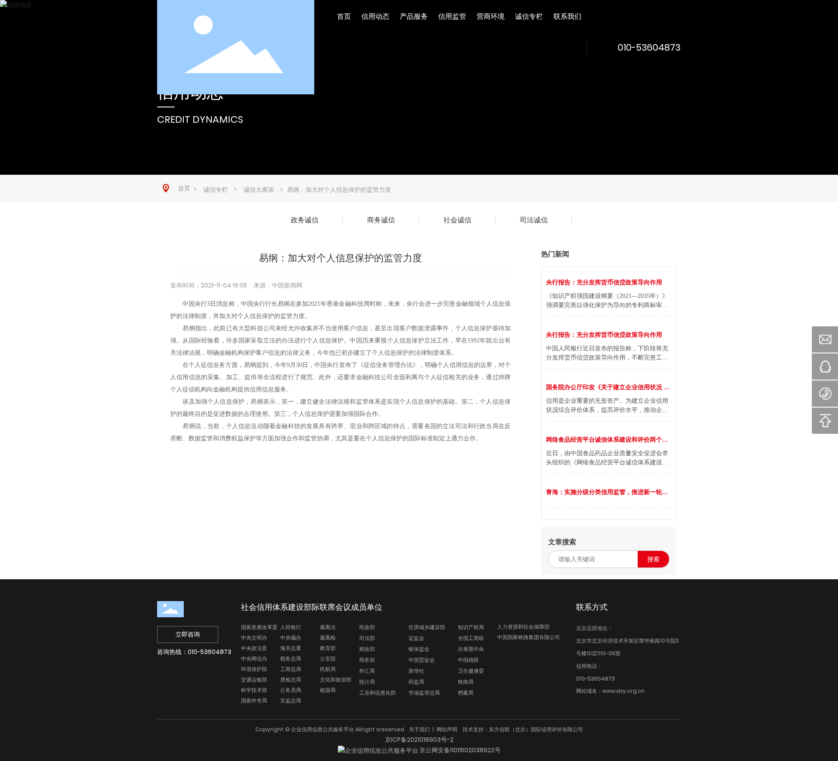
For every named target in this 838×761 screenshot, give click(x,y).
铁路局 (466, 681)
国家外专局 (254, 700)
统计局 (367, 681)
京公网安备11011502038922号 (459, 750)
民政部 (367, 627)
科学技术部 (254, 690)
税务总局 (290, 658)
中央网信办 (254, 658)
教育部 (328, 648)
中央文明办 (254, 637)
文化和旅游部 (335, 679)
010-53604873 (649, 47)
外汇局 (367, 671)
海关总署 (290, 648)
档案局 (466, 692)
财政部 (367, 649)
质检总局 (290, 679)
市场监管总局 (424, 692)
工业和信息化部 (377, 692)
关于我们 (419, 729)
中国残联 (468, 660)
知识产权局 (471, 627)
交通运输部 (254, 679)
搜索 (653, 559)
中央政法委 (254, 648)
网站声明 (447, 729)
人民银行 (290, 627)
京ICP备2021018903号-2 (419, 739)
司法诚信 (534, 220)
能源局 (328, 690)
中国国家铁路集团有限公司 (528, 637)
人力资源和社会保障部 (523, 626)
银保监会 (419, 649)
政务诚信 (305, 220)
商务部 (367, 660)
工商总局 (290, 669)
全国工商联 (471, 638)
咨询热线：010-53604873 (194, 651)
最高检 (328, 637)
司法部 (367, 638)
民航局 (328, 669)
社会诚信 (457, 220)
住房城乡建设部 (427, 627)
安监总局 (290, 700)
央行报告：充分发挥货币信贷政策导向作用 (604, 282)
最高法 (328, 627)
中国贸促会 (422, 660)
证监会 (416, 638)
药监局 (416, 681)
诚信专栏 (215, 190)
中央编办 (290, 637)
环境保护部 (254, 669)
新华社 (416, 671)
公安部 (328, 658)
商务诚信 (381, 220)
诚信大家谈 (259, 190)
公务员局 (290, 690)
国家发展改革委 (259, 627)
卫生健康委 (471, 671)
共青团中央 (471, 649)
